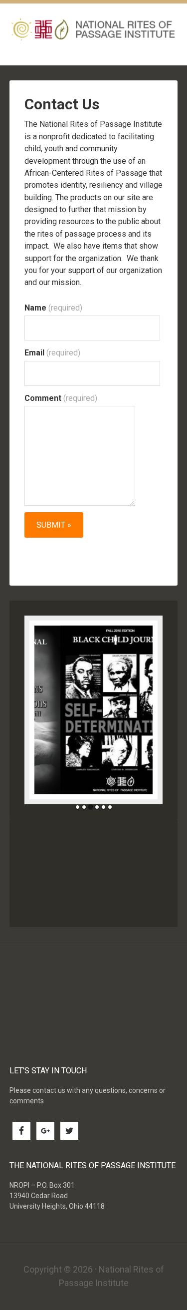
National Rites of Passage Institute (93, 29)
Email (52, 352)
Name (53, 308)
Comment (60, 398)
